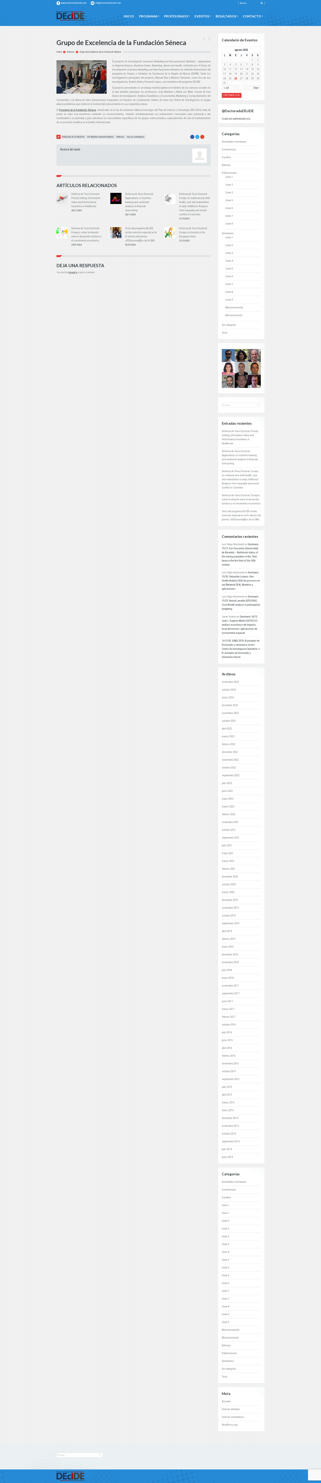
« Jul (226, 87)
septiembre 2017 (230, 993)
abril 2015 (227, 1094)
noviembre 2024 (230, 681)
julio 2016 (227, 1032)
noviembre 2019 (230, 907)
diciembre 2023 (230, 705)
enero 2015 (228, 1110)
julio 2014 (227, 1149)
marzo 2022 (228, 806)
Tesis (224, 332)
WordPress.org (230, 1424)
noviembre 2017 (230, 985)
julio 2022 (227, 783)
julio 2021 (227, 845)
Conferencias (229, 149)
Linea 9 (229, 299)
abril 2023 (227, 728)
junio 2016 (227, 1040)
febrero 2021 (228, 868)
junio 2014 (227, 1157)
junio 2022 (227, 790)
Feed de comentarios (233, 1416)
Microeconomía (234, 315)
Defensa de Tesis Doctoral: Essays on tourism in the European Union (193, 232)
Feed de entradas (231, 1409)
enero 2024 (228, 697)
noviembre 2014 (230, 1125)
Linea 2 (229, 245)
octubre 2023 (229, 720)
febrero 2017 (228, 1016)
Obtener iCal (231, 95)
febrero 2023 (228, 744)
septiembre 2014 (230, 1141)
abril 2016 (227, 1047)
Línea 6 (229, 208)
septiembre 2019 (230, 923)
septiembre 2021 (230, 837)
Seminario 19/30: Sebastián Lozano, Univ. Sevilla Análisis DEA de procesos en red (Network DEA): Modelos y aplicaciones (241, 580)
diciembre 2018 (230, 954)
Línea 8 (229, 291)
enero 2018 (228, 977)
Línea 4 (229, 260)
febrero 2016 (228, 1055)
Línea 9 (229, 223)
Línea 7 (229, 215)
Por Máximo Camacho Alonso (100, 137)
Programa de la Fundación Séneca (77, 109)
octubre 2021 (229, 829)
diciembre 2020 (230, 876)
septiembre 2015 (230, 1079)
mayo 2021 (228, 853)
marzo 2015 (228, 1102)
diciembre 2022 (230, 751)
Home (59, 52)
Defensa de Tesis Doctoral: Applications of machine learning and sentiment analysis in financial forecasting (139, 202)
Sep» (256, 87)
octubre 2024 (229, 689)
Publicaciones (229, 172)
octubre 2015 (229, 1071)
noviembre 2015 (230, 1063)
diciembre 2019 (230, 899)
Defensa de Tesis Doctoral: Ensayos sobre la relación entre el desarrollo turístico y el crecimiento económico (241, 499)
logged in (72, 272)
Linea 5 (229, 268)
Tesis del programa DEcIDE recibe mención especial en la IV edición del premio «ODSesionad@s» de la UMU (241, 515)
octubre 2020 (229, 884)
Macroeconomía (234, 307)
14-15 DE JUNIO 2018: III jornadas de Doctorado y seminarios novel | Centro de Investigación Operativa (241, 644)
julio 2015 (227, 1086)
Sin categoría (229, 324)
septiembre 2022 (230, 775)
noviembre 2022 (230, 759)
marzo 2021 (228, 861)
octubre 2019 (229, 915)
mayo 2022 (228, 798)
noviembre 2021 (230, 822)
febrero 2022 (228, 814)
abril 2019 (227, 931)
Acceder (226, 1401)
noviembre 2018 (230, 962)
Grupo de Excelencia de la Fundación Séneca (100, 52)
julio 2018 (227, 970)
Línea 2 (229, 184)
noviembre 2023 (230, 713)
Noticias (70, 52)
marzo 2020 (228, 892)
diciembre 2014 (230, 1118)
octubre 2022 (229, 767)
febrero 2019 (228, 938)
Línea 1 (229, 176)
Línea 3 (229, 192)
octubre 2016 (229, 1024)
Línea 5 (229, 200)
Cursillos (226, 157)
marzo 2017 (228, 1009)
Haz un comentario (135, 137)
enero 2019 (228, 946)
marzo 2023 (228, 736)
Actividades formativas (234, 141)
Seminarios (228, 233)
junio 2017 (227, 1001)
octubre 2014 (229, 1133)
